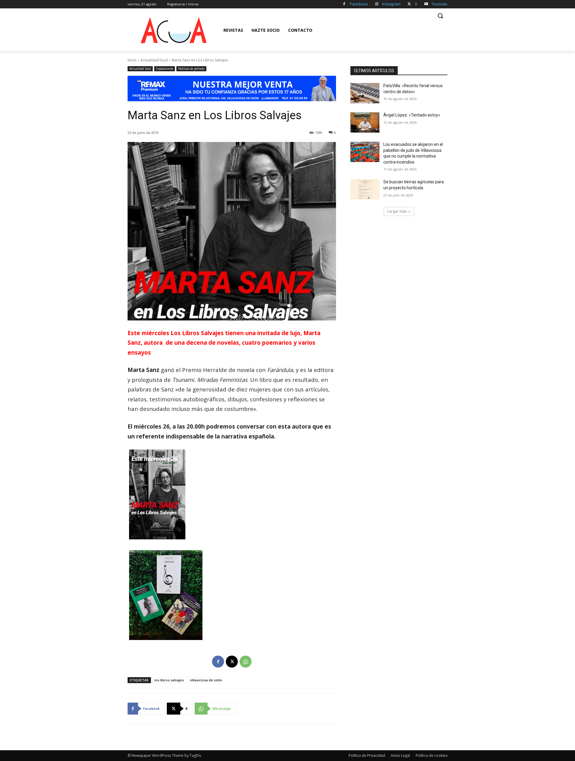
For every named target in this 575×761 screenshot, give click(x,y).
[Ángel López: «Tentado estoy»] (364, 122)
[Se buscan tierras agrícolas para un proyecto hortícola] (364, 189)
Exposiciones (164, 68)
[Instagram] (376, 4)
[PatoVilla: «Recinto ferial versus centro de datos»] (364, 93)
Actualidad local (154, 60)
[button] (440, 15)
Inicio (132, 60)
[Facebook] (344, 4)
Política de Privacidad (367, 755)
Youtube (439, 3)
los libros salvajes (169, 680)
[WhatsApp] (246, 662)
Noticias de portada (191, 68)
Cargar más (397, 211)
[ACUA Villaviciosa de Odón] (173, 30)
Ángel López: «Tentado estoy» (411, 115)
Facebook (359, 3)
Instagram (391, 3)
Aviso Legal (400, 755)
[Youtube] (426, 4)
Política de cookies (431, 755)
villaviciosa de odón (206, 680)
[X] (409, 4)
